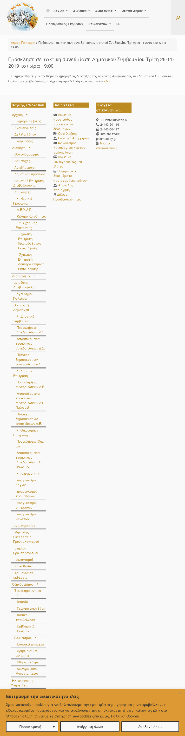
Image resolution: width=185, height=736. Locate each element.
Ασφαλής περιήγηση (63, 187)
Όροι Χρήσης (67, 133)
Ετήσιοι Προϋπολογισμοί (25, 550)
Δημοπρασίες (24, 525)
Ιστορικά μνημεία (30, 644)
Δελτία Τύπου (25, 134)
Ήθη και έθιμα (28, 662)
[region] (92, 712)
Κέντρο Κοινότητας (31, 216)
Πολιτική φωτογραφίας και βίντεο (67, 161)
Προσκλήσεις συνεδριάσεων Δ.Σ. (30, 330)
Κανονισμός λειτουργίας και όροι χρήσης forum (69, 148)
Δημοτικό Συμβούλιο (29, 174)
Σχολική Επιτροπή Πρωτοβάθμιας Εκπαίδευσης (29, 241)
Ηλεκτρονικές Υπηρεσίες (65, 24)
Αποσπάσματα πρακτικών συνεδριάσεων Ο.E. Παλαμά (31, 459)
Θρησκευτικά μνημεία (26, 653)
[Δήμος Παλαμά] (22, 17)
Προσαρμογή (30, 726)
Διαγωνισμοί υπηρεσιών (26, 505)
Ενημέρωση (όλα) (27, 121)
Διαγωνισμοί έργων (26, 482)
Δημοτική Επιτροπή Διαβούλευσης (28, 183)
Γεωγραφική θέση (31, 608)
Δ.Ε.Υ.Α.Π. (24, 209)
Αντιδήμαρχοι (25, 167)
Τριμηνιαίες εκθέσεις (23, 575)
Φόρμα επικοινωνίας (106, 145)
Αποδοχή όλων (150, 726)
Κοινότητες (22, 192)
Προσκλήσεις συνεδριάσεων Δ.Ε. (30, 384)
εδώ (107, 81)
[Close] (180, 693)
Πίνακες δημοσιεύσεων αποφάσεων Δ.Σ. (29, 359)
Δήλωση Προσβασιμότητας (67, 196)
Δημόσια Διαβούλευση (23, 285)
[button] (178, 17)
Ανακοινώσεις (25, 127)
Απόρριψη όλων (90, 726)
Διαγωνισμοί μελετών (26, 516)
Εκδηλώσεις (23, 141)
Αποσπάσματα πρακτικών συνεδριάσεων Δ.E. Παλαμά (30, 400)
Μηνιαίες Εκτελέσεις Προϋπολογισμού (26, 537)
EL (118, 24)
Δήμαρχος (22, 160)
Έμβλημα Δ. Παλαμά (25, 628)
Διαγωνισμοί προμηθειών (26, 493)
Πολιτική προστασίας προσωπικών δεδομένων (63, 121)
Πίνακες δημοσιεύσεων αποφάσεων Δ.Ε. (29, 419)
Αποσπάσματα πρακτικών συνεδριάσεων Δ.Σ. (30, 343)
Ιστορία (22, 601)
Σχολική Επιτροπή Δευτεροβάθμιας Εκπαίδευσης (31, 261)
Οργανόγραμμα (27, 154)
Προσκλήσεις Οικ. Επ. (30, 443)
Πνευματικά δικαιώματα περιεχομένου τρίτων (69, 176)
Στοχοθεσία (23, 566)
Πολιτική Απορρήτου (73, 138)
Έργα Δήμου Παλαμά (23, 296)
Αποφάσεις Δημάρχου (22, 307)
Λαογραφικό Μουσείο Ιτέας (27, 671)
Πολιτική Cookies (125, 716)
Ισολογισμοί (23, 559)
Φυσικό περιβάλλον (25, 617)
